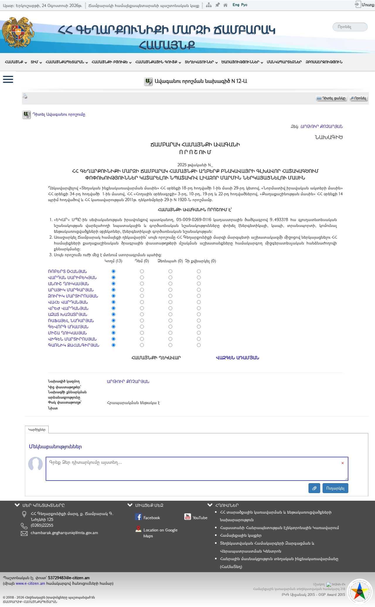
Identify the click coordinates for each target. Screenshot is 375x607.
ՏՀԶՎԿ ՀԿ (338, 584)
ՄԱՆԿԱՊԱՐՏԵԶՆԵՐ (284, 61)
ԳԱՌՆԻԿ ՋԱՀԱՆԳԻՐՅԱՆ (73, 345)
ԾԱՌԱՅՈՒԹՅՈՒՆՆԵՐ (240, 61)
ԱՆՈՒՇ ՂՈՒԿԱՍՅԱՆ (68, 283)
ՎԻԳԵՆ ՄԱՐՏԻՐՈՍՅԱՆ (72, 339)
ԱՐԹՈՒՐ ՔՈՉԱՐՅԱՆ (321, 126)
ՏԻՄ (34, 61)
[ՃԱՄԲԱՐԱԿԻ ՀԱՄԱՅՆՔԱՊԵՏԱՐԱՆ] (17, 31)
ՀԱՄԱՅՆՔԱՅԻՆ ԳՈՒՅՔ (156, 61)
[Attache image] (314, 488)
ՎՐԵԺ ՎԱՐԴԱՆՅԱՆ (68, 308)
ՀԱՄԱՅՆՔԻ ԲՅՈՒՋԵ (110, 61)
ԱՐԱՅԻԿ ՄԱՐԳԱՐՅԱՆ (71, 290)
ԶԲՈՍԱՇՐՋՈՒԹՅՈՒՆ (324, 61)
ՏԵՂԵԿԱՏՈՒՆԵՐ (199, 61)
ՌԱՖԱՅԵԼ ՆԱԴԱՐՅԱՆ (71, 320)
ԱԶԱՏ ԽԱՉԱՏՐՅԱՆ (67, 314)
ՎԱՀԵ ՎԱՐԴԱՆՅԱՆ (68, 302)
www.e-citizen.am (30, 583)
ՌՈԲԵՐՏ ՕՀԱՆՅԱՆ (67, 271)
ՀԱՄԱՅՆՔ (14, 61)
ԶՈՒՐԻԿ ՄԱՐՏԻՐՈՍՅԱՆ (73, 296)
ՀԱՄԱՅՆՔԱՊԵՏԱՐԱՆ (65, 61)
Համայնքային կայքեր (241, 535)
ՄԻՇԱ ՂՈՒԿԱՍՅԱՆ (67, 333)
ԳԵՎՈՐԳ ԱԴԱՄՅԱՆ (68, 326)
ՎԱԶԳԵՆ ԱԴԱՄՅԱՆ (237, 357)
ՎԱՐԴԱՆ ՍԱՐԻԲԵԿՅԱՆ (72, 277)
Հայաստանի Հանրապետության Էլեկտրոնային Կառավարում (279, 527)
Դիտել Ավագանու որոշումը (58, 114)
